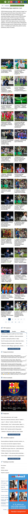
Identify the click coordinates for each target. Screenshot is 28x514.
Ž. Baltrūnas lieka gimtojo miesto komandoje (10, 450)
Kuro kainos (3, 465)
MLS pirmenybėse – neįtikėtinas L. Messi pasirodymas (12, 336)
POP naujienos (4, 483)
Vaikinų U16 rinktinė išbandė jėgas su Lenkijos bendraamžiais (13, 446)
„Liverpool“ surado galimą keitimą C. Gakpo (10, 338)
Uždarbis (3, 467)
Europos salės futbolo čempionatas (5, 500)
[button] (2, 2)
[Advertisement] (14, 43)
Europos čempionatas (5, 497)
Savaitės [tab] (14, 331)
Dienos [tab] (5, 331)
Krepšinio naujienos (5, 472)
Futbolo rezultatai (4, 491)
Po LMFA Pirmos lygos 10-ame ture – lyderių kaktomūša (12, 448)
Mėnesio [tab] (23, 331)
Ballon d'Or (3, 487)
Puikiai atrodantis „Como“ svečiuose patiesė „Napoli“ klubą (13, 424)
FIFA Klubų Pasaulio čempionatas (5, 503)
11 (15, 322)
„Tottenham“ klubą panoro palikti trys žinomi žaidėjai (12, 333)
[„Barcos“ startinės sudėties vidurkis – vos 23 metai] (14, 395)
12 (19, 322)
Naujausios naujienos (5, 481)
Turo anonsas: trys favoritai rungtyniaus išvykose (11, 443)
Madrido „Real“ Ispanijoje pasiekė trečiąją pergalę (11, 364)
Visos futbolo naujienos (14, 348)
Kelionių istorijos (4, 470)
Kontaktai (5, 509)
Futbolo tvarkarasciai (5, 489)
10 (12, 322)
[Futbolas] (2, 5)
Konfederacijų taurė (4, 505)
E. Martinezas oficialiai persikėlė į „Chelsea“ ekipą (11, 343)
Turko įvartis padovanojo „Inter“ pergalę (9, 417)
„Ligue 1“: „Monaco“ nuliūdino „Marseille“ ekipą (11, 421)
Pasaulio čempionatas (5, 495)
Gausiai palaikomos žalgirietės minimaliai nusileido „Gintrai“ (13, 441)
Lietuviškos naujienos (5, 485)
